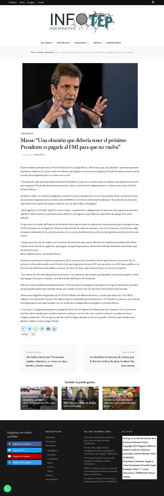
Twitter (22, 2)
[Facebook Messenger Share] (42, 328)
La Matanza (52, 459)
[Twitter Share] (29, 328)
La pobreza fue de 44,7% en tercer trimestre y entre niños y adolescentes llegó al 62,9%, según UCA (39, 401)
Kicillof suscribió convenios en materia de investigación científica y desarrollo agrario (100, 471)
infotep (24, 334)
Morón (50, 471)
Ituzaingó (51, 454)
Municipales (80, 43)
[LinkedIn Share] (54, 328)
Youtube (41, 2)
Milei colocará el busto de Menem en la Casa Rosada (79, 404)
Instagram (31, 2)
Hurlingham (52, 450)
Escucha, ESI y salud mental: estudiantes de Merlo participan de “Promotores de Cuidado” (99, 450)
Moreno (50, 467)
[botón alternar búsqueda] (153, 2)
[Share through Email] (48, 328)
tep (33, 334)
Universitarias (113, 43)
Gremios (97, 43)
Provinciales (63, 43)
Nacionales (47, 43)
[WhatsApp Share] (35, 328)
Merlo (50, 463)
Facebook (13, 2)
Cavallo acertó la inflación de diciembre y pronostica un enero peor (120, 402)
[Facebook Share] (23, 328)
